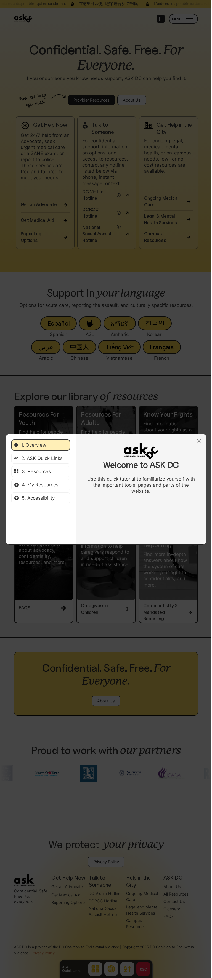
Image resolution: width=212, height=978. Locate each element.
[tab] (40, 445)
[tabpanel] (140, 468)
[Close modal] (199, 441)
